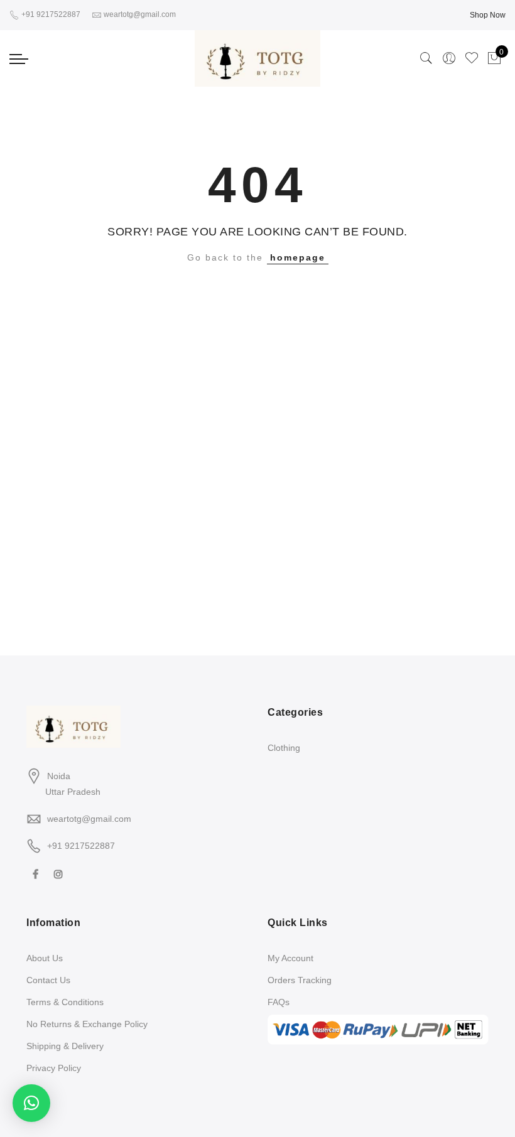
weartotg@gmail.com (89, 819)
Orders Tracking (300, 980)
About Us (44, 958)
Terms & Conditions (65, 1002)
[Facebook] (37, 873)
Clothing (284, 748)
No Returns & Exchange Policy (87, 1024)
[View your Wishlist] (471, 58)
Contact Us (48, 980)
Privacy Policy (53, 1068)
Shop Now (488, 15)
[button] (31, 1103)
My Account (290, 958)
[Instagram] (60, 873)
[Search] (426, 58)
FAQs (279, 1002)
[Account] (449, 58)
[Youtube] (80, 873)
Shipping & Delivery (65, 1046)
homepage (297, 257)
